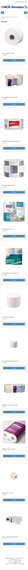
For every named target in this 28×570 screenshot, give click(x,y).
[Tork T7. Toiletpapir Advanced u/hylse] (14, 522)
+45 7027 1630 (17, 561)
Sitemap (22, 563)
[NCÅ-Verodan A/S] (14, 7)
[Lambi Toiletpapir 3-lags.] (14, 214)
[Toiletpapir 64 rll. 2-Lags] (14, 478)
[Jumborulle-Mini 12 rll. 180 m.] (14, 38)
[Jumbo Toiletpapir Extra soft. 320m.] (14, 82)
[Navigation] (2, 12)
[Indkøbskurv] (25, 12)
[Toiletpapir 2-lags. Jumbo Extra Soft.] (14, 390)
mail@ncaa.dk (16, 562)
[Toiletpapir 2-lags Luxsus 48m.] (14, 434)
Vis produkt (14, 60)
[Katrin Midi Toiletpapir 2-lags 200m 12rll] (14, 126)
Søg (26, 1)
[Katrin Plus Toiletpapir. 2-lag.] (14, 170)
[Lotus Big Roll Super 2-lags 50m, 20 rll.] (14, 258)
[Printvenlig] (26, 17)
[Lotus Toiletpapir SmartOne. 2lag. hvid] (14, 346)
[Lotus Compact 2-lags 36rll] (14, 302)
